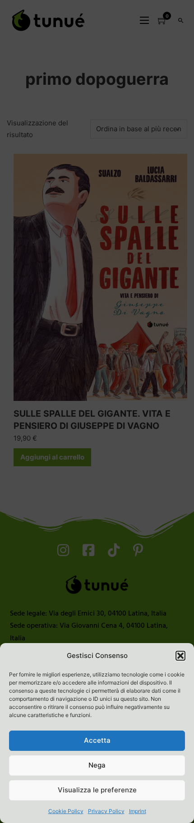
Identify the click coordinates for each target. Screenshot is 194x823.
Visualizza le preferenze (97, 790)
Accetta (97, 740)
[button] (180, 655)
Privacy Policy (106, 811)
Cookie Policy (65, 811)
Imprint (137, 811)
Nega (97, 765)
